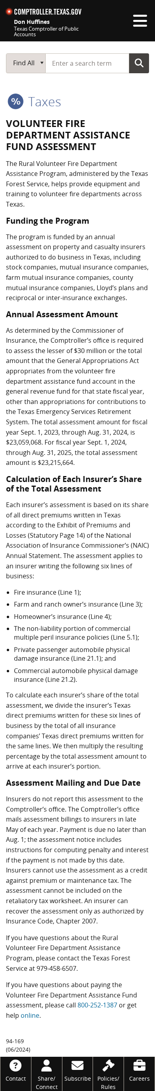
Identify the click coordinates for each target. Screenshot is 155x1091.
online (30, 1015)
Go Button (139, 62)
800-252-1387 (97, 1005)
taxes (43, 101)
